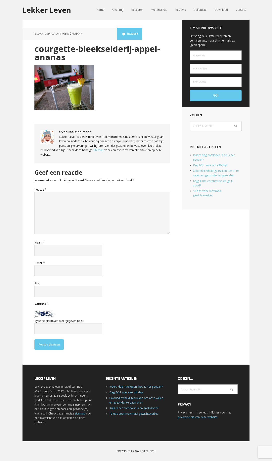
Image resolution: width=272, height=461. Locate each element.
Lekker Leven (47, 10)
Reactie (40, 189)
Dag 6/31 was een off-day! (210, 165)
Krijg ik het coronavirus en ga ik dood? (133, 408)
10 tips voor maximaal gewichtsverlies (133, 413)
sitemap (98, 150)
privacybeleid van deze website (197, 417)
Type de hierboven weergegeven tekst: (59, 321)
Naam (39, 242)
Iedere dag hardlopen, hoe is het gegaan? (136, 386)
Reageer (132, 33)
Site (36, 283)
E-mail (39, 263)
